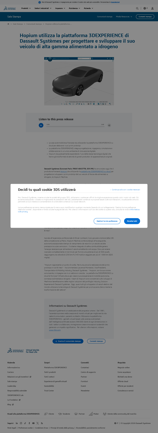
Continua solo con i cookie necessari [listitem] (126, 190)
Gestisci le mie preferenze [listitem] (107, 221)
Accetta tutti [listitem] (132, 221)
